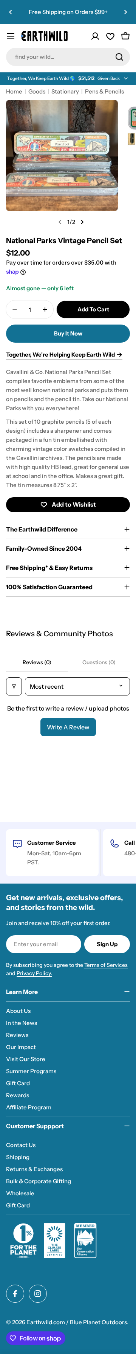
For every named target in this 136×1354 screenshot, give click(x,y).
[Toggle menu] (10, 36)
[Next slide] (82, 222)
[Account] (95, 36)
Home (14, 91)
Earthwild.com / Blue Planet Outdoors (76, 1322)
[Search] (119, 56)
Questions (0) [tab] (99, 662)
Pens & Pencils (104, 91)
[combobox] (68, 57)
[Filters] (14, 686)
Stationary (65, 91)
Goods (36, 91)
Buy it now (68, 333)
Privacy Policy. (34, 973)
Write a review (68, 727)
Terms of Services (106, 965)
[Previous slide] (60, 222)
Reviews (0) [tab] (37, 662)
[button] (10, 12)
